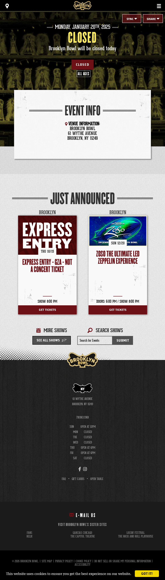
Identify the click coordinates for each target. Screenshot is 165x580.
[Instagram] (85, 469)
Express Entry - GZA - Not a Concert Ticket (47, 266)
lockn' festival (136, 532)
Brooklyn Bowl (82, 5)
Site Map (47, 561)
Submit (123, 340)
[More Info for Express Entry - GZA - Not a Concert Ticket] (47, 235)
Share (151, 19)
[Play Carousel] (149, 212)
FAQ (64, 479)
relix (29, 536)
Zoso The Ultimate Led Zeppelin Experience (117, 257)
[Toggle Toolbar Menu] (7, 6)
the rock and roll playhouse (135, 536)
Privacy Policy (64, 561)
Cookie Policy (83, 561)
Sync (130, 19)
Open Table (96, 479)
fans (29, 532)
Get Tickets (47, 309)
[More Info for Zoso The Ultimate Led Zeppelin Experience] (118, 231)
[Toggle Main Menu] (159, 6)
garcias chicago (82, 532)
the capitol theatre (82, 536)
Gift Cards (78, 479)
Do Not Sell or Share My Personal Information (122, 561)
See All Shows (48, 340)
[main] (82, 186)
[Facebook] (79, 469)
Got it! (147, 573)
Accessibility (82, 564)
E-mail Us (86, 515)
